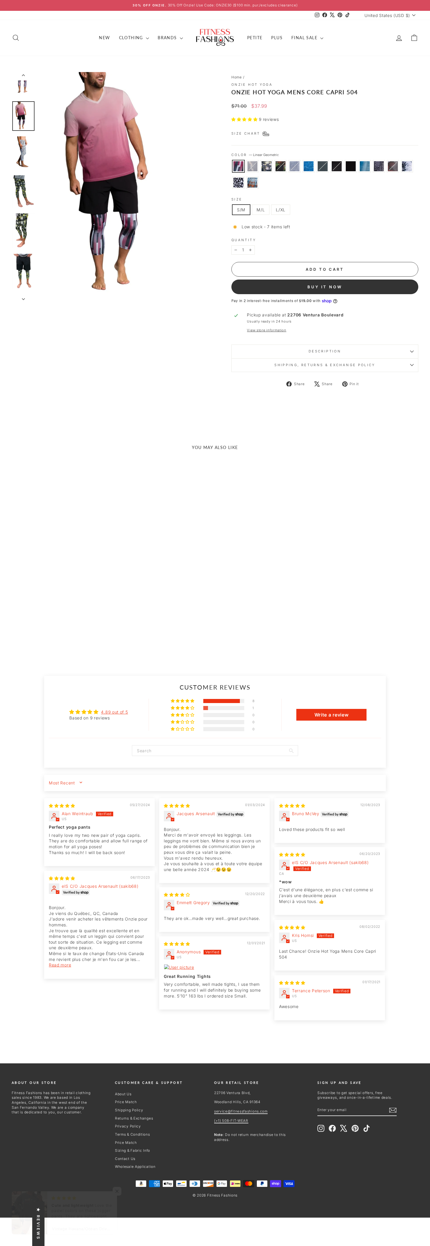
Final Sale (305, 37)
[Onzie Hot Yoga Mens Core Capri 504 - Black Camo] (72, 627)
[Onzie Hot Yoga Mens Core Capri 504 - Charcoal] (64, 627)
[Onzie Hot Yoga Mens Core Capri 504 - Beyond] (103, 627)
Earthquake (308, 166)
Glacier (407, 166)
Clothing (132, 37)
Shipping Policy (129, 1110)
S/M (241, 209)
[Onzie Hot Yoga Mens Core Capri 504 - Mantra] (88, 627)
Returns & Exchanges (134, 1118)
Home (236, 77)
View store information (266, 330)
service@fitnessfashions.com (241, 1111)
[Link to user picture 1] (214, 967)
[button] (245, 119)
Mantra (365, 166)
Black (351, 166)
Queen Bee (266, 166)
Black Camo (337, 166)
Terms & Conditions (132, 1134)
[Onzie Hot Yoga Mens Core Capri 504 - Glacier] (52, 634)
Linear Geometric (238, 166)
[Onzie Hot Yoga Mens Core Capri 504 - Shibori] (68, 634)
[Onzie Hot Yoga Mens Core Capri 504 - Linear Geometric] (17, 627)
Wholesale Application (135, 1166)
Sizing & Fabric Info (132, 1150)
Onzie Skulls (238, 182)
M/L (261, 209)
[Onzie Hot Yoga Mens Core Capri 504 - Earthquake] (56, 627)
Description (325, 351)
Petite (254, 37)
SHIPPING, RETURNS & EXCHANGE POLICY (324, 365)
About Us (123, 1094)
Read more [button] (60, 964)
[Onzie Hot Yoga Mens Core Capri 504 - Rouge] (40, 627)
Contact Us (125, 1158)
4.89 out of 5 (114, 711)
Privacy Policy (128, 1126)
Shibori (252, 182)
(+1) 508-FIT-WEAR (231, 1120)
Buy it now (324, 286)
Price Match (126, 1102)
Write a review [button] (331, 715)
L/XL (280, 209)
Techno (252, 166)
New (104, 37)
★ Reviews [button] (38, 1224)
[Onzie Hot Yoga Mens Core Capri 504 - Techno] (24, 627)
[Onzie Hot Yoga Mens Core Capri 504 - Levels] (96, 627)
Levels (379, 166)
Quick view (60, 596)
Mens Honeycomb (294, 166)
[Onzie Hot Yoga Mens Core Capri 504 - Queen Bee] (32, 627)
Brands (168, 37)
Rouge (280, 166)
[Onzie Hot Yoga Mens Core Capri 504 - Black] (80, 627)
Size (236, 199)
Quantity (243, 240)
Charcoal (322, 166)
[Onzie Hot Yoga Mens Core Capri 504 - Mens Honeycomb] (48, 627)
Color (255, 155)
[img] (62, 805)
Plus (277, 37)
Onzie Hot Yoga (252, 85)
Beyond (393, 166)
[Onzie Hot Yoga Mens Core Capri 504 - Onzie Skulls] (60, 634)
